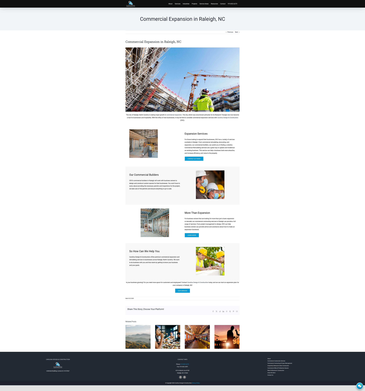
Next (236, 32)
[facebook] (180, 377)
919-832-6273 (185, 364)
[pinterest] (184, 377)
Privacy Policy (196, 383)
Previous (230, 32)
